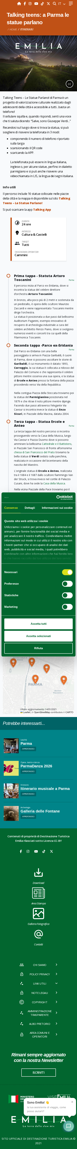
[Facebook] (25, 3)
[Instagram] (31, 3)
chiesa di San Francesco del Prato (34, 452)
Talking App (42, 210)
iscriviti (38, 1073)
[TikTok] (43, 3)
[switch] (67, 584)
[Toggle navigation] (70, 3)
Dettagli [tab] (30, 507)
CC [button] (69, 84)
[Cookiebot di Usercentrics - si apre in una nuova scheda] (56, 497)
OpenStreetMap (42, 712)
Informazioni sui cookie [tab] (57, 507)
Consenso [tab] (11, 507)
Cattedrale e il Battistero (56, 444)
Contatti (38, 944)
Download (38, 883)
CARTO (69, 712)
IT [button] (60, 3)
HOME (13, 29)
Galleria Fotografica (38, 924)
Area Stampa (38, 903)
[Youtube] (36, 3)
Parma (71, 280)
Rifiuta (38, 648)
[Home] (19, 3)
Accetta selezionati (38, 636)
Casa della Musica (54, 483)
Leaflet (26, 712)
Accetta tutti (39, 623)
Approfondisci (28, 749)
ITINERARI (26, 29)
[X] (48, 3)
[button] (64, 680)
